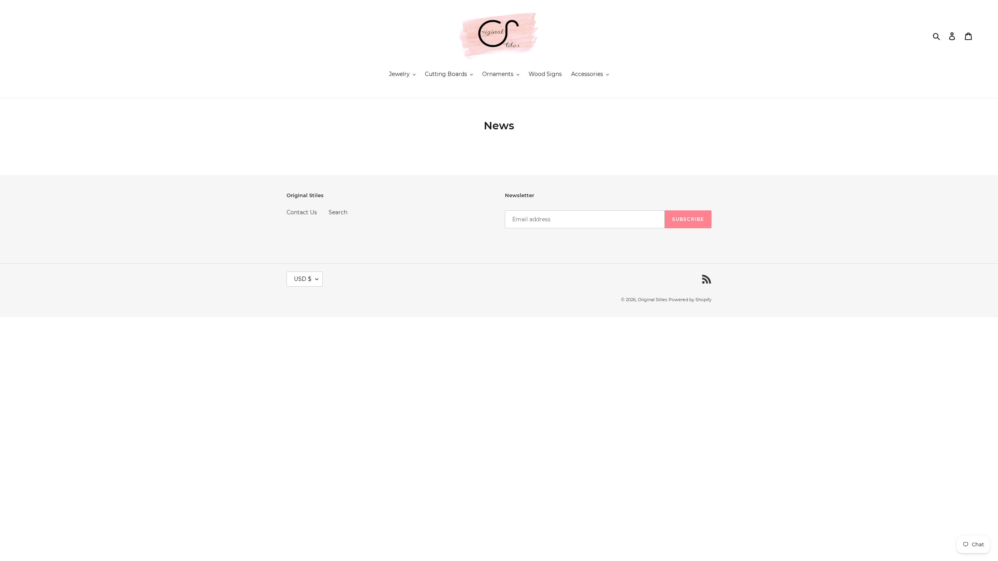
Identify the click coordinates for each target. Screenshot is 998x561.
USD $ (302, 278)
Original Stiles (652, 299)
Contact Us (302, 212)
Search (338, 212)
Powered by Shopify (690, 299)
